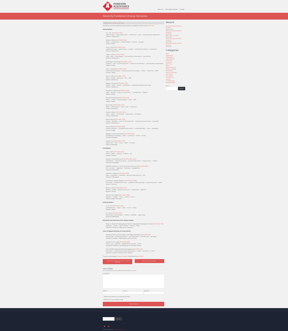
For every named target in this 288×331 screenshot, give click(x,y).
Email (125, 291)
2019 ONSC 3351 (158, 224)
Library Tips (169, 60)
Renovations (169, 70)
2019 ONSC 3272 (120, 112)
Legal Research (170, 59)
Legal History (169, 55)
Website (146, 291)
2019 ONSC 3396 (142, 166)
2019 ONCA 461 (145, 234)
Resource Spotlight (171, 72)
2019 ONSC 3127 (121, 188)
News (167, 65)
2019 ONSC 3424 (131, 159)
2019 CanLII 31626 (124, 195)
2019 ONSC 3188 (120, 126)
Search (168, 86)
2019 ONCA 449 (137, 249)
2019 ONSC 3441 (120, 47)
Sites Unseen (169, 74)
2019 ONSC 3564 (119, 152)
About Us (160, 9)
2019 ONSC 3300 (124, 90)
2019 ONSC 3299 (124, 97)
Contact (182, 9)
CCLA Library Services (171, 9)
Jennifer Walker (120, 23)
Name (105, 291)
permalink (140, 256)
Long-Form (169, 62)
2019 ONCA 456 (124, 242)
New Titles (169, 64)
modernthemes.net (118, 329)
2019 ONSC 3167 (129, 134)
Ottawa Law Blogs (171, 69)
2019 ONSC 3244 (118, 206)
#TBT (167, 54)
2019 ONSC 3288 (131, 180)
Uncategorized (170, 81)
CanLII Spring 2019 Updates (149, 261)
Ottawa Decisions (122, 256)
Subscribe (118, 318)
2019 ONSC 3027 (119, 141)
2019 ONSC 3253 (116, 213)
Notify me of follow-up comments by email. (117, 296)
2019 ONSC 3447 (121, 40)
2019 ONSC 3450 (117, 33)
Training (168, 79)
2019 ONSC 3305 (124, 173)
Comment (106, 273)
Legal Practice (170, 57)
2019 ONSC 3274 (119, 105)
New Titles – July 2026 (172, 35)
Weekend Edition (171, 82)
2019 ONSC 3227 (126, 61)
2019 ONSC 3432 (119, 54)
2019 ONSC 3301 (122, 83)
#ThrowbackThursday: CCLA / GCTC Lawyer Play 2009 (118, 261)
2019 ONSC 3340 (121, 69)
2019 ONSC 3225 (120, 119)
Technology (169, 76)
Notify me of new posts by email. (113, 299)
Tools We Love (170, 77)
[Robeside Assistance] (116, 11)
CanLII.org (151, 25)
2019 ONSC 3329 (120, 76)
